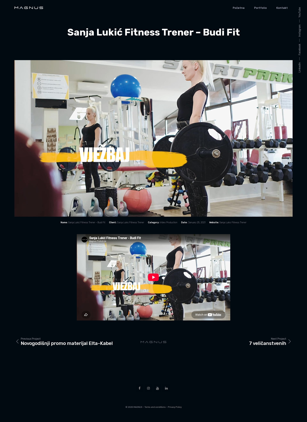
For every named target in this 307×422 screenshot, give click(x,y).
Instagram (299, 30)
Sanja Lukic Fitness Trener (232, 222)
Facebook (299, 49)
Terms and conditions (155, 407)
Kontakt (282, 7)
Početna (239, 7)
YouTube (299, 12)
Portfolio (260, 7)
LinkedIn (299, 67)
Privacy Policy (175, 407)
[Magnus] (28, 8)
